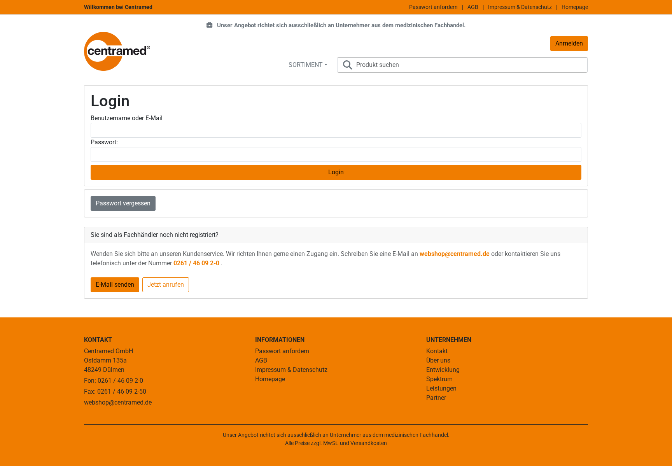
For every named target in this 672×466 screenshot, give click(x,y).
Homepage (575, 7)
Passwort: (104, 142)
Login (336, 172)
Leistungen (441, 388)
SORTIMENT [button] (306, 64)
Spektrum (439, 379)
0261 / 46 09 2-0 (197, 263)
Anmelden (569, 43)
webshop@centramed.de (455, 254)
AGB (472, 7)
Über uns (438, 360)
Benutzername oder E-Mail (127, 118)
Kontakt (437, 351)
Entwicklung (443, 369)
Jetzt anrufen (165, 284)
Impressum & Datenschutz (520, 7)
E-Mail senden (115, 284)
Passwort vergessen (123, 203)
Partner (436, 397)
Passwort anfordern (433, 7)
